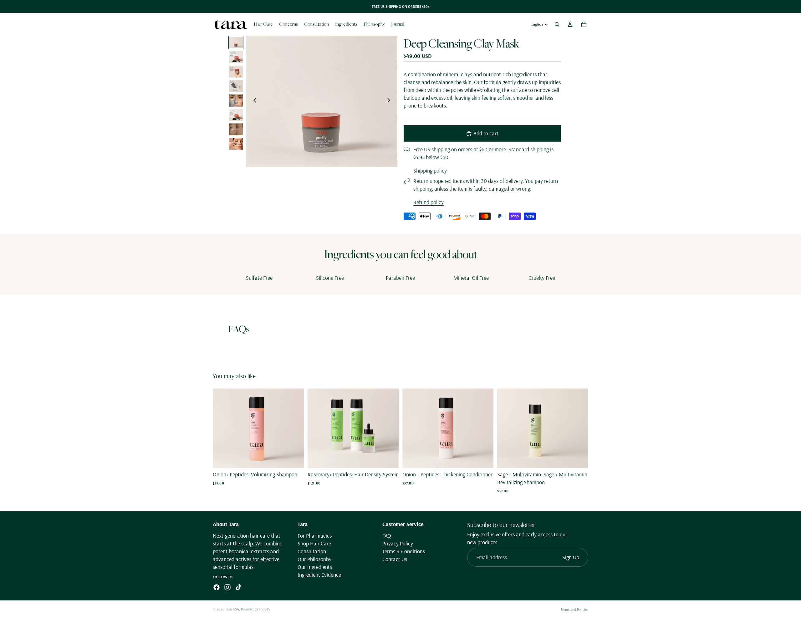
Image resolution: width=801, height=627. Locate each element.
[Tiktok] (238, 587)
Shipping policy (430, 170)
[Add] (294, 458)
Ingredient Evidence (319, 574)
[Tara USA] (230, 24)
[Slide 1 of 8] (236, 42)
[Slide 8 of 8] (236, 144)
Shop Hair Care (314, 543)
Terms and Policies (574, 609)
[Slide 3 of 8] (236, 72)
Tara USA (232, 609)
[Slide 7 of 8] (236, 129)
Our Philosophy (314, 559)
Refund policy (428, 202)
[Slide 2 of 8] (236, 57)
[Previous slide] (253, 101)
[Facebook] (216, 587)
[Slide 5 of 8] (236, 100)
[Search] (557, 24)
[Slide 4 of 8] (236, 86)
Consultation (312, 551)
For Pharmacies (315, 535)
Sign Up (570, 557)
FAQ (386, 535)
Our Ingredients (315, 566)
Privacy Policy (397, 543)
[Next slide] (390, 101)
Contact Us (394, 559)
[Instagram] (227, 587)
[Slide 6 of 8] (236, 115)
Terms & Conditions (403, 551)
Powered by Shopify (255, 609)
